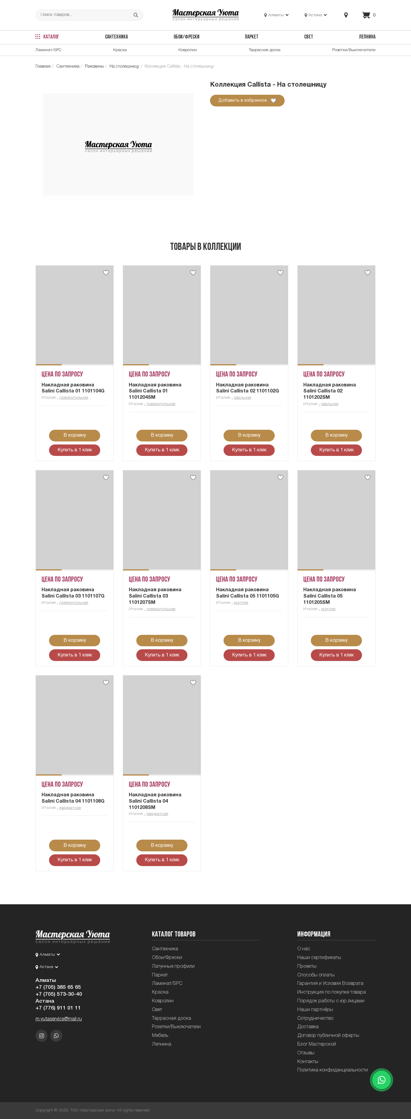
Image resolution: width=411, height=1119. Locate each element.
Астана (45, 1001)
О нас (303, 949)
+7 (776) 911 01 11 (58, 1008)
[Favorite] (106, 272)
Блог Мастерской (316, 1044)
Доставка (308, 1027)
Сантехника (116, 37)
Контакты (307, 1062)
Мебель (160, 1036)
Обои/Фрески (186, 37)
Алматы (46, 980)
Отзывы (305, 1053)
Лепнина (367, 37)
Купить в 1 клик (74, 450)
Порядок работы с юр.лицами (330, 1001)
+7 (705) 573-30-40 (59, 994)
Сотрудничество (315, 1018)
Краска (120, 50)
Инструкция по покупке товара (331, 992)
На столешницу (124, 67)
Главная (43, 67)
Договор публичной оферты (328, 1036)
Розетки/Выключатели (353, 50)
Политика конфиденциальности (332, 1070)
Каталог (50, 37)
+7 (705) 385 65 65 (58, 987)
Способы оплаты (316, 975)
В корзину (74, 435)
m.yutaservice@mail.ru (59, 1019)
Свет (308, 37)
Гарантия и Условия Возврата (330, 984)
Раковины (94, 67)
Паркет (251, 37)
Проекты (307, 966)
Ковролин (187, 50)
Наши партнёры (315, 1010)
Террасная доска (264, 50)
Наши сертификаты (319, 958)
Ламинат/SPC (48, 50)
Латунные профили (173, 966)
